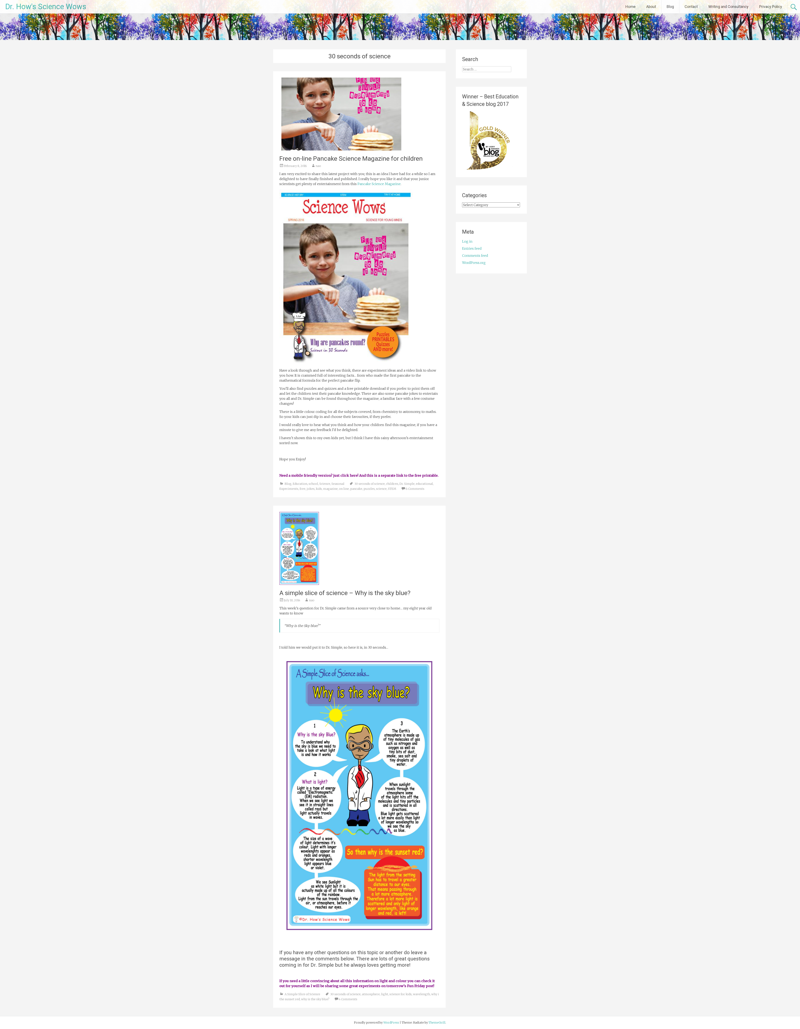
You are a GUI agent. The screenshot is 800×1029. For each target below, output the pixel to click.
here (354, 475)
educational (424, 484)
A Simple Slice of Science (302, 994)
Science (324, 484)
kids (319, 489)
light (384, 994)
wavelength (421, 994)
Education (300, 484)
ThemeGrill (437, 1022)
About (651, 6)
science (381, 489)
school (313, 484)
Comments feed (475, 255)
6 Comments (415, 489)
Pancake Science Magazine (379, 184)
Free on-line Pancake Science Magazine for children (351, 158)
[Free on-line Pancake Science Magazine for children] (341, 149)
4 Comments (348, 999)
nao (318, 166)
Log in (467, 241)
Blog (670, 6)
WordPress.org (474, 263)
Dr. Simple (407, 484)
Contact (691, 6)
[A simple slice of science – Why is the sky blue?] (299, 584)
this (370, 475)
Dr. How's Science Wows (45, 6)
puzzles (369, 489)
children (392, 484)
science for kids (400, 994)
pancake (356, 489)
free (302, 489)
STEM (392, 489)
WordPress (391, 1022)
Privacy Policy (770, 6)
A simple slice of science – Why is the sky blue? (344, 593)
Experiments (288, 489)
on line (344, 489)
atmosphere (371, 994)
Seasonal (337, 484)
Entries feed (472, 248)
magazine (330, 489)
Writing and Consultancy (728, 6)
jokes (311, 489)
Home (630, 6)
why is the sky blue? (315, 999)
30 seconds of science (369, 484)
